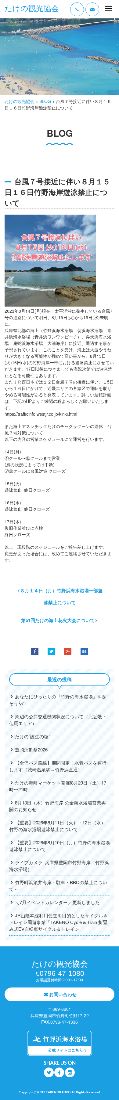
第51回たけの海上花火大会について (58, 620)
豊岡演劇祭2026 (31, 749)
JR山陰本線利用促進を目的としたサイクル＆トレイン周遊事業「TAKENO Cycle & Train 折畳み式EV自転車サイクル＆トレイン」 (58, 922)
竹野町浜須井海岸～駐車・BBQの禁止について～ (58, 885)
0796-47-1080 (62, 973)
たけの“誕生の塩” (32, 736)
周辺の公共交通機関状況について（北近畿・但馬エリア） (57, 719)
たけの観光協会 (32, 8)
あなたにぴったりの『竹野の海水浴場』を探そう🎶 (57, 699)
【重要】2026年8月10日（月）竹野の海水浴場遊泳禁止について (59, 845)
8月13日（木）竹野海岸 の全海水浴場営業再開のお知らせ (57, 805)
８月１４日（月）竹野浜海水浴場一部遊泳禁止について (61, 596)
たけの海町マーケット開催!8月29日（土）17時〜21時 (57, 786)
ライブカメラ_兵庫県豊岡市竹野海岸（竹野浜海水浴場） (59, 865)
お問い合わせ (63, 994)
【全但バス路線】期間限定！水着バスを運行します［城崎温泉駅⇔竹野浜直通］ (57, 766)
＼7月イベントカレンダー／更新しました (57, 902)
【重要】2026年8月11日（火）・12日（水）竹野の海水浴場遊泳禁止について (57, 825)
